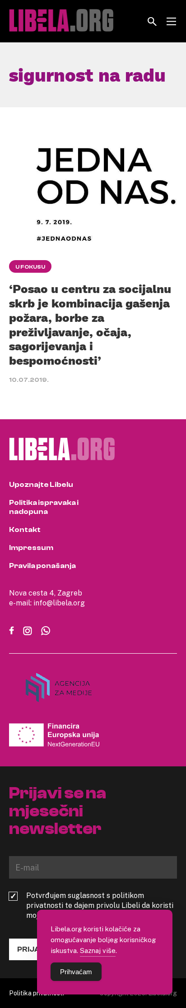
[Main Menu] (171, 21)
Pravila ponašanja (42, 566)
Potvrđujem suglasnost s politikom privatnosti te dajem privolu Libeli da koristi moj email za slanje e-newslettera (99, 905)
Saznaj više (98, 950)
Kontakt (25, 530)
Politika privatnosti (36, 993)
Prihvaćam (76, 972)
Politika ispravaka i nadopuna (44, 507)
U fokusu (30, 267)
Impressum (31, 548)
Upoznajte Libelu (41, 485)
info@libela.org (59, 602)
